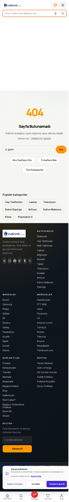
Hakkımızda (8, 395)
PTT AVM (42, 304)
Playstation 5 (25, 217)
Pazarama (42, 313)
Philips (6, 309)
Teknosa (41, 336)
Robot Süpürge (13, 209)
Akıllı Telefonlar (45, 245)
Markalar (7, 377)
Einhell (6, 346)
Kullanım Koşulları (46, 381)
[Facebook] (15, 260)
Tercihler (35, 484)
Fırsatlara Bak (49, 160)
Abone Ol (17, 448)
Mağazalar (8, 381)
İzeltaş (6, 327)
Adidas (6, 313)
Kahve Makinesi (52, 209)
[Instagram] (10, 260)
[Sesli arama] (55, 13)
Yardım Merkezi (45, 363)
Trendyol (41, 327)
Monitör (41, 259)
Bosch (6, 300)
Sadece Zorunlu (14, 484)
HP (4, 318)
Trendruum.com (45, 350)
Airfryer (32, 209)
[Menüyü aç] (62, 5)
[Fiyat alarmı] (55, 5)
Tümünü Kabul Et (57, 484)
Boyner (41, 341)
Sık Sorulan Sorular (47, 372)
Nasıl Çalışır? (9, 400)
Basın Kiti (7, 411)
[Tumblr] (25, 260)
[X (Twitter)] (4, 260)
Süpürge (41, 287)
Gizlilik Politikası (45, 377)
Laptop (33, 202)
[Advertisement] (34, 54)
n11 (38, 318)
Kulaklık (41, 273)
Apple (5, 341)
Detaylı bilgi (36, 476)
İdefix (40, 309)
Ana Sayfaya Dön (22, 160)
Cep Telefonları (13, 202)
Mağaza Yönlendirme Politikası (13, 406)
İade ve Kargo (44, 367)
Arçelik (6, 336)
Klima (8, 217)
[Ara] (62, 13)
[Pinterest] (20, 260)
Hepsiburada (43, 300)
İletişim (6, 416)
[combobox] (27, 13)
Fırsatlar (7, 363)
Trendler (7, 372)
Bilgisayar (42, 255)
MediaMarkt (43, 346)
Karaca (6, 322)
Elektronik (42, 236)
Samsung (7, 304)
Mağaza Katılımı (11, 386)
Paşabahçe (8, 332)
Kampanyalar (9, 367)
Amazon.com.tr (44, 322)
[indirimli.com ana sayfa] (13, 5)
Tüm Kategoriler (34, 169)
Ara (61, 149)
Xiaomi (6, 350)
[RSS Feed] (30, 260)
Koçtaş (40, 332)
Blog (5, 390)
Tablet (40, 264)
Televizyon (49, 202)
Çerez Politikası (45, 386)
